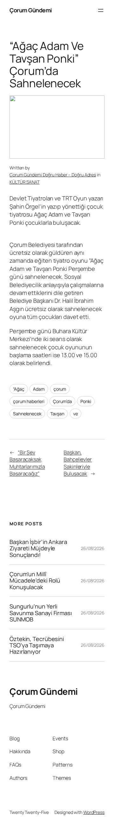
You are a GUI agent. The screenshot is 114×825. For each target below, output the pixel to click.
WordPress (93, 812)
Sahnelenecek (27, 414)
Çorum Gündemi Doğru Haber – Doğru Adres (53, 175)
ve (75, 414)
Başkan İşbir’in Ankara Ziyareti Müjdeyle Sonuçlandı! (38, 548)
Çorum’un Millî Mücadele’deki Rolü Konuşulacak (35, 580)
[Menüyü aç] (100, 10)
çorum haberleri (28, 401)
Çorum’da (62, 401)
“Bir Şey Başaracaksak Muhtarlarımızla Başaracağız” (27, 463)
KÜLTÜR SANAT (25, 182)
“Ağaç (18, 389)
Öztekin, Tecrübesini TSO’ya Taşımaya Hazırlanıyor (37, 645)
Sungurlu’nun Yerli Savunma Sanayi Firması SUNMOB (41, 612)
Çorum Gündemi (31, 10)
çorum (60, 389)
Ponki (85, 401)
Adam (39, 389)
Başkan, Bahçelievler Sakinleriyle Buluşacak (78, 463)
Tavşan (57, 414)
